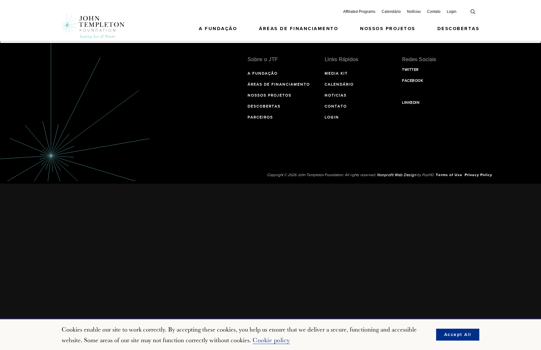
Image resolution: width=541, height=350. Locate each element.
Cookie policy (271, 340)
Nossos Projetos (387, 28)
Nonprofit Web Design (396, 175)
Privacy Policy (478, 175)
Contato (434, 11)
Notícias (414, 11)
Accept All (457, 334)
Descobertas (458, 28)
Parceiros (260, 117)
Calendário (391, 11)
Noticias (336, 95)
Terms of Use (449, 175)
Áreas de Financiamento (298, 28)
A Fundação (218, 28)
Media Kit (336, 74)
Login (451, 11)
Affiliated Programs (359, 11)
